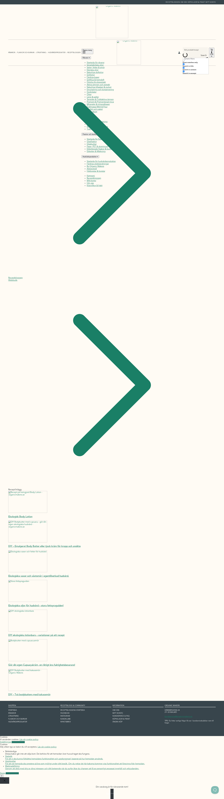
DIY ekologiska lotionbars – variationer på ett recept (36, 635)
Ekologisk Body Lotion (20, 517)
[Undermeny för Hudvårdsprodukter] (66, 52)
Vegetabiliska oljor (95, 65)
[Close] (4, 780)
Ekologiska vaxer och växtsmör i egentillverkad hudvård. (38, 576)
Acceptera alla (18, 742)
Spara (3, 773)
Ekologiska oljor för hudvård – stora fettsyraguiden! (36, 606)
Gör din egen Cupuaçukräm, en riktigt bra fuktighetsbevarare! (41, 665)
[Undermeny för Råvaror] (15, 52)
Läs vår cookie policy (28, 740)
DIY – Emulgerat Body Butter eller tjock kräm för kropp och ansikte (44, 546)
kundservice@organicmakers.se (178, 717)
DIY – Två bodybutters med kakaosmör (29, 694)
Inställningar (6, 742)
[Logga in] (179, 52)
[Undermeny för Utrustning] (46, 52)
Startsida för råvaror (95, 63)
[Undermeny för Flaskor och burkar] (35, 52)
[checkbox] (196, 61)
